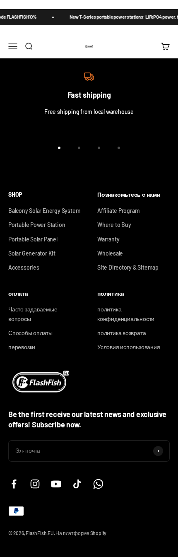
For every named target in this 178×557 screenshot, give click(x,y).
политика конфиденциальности (125, 314)
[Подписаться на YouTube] (56, 483)
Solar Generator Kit (31, 253)
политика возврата (121, 332)
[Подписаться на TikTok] (77, 483)
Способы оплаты (30, 332)
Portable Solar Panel (33, 239)
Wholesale (110, 253)
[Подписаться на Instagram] (35, 483)
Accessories (23, 267)
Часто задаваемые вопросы (33, 314)
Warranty (108, 239)
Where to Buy (114, 224)
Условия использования (128, 346)
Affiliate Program (118, 210)
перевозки (21, 346)
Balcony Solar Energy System (44, 210)
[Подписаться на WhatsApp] (98, 483)
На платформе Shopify (80, 533)
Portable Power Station (36, 224)
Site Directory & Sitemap (128, 267)
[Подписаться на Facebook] (13, 483)
